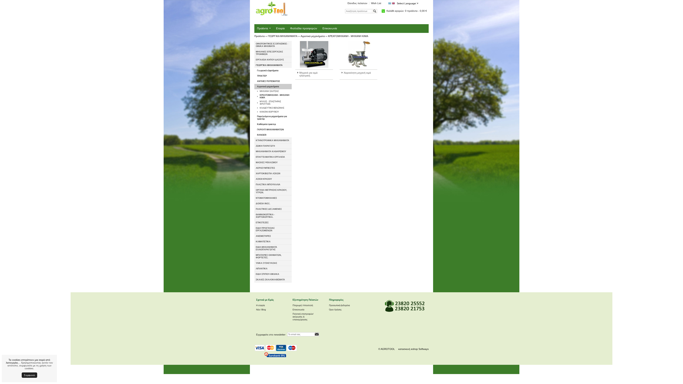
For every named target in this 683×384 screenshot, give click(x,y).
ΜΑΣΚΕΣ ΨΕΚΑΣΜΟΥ (267, 162)
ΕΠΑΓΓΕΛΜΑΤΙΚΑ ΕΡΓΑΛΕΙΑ (270, 157)
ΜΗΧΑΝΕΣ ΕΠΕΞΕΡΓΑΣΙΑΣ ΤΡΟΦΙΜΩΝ (269, 52)
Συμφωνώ (29, 375)
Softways (424, 349)
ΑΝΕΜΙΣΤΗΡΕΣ (263, 236)
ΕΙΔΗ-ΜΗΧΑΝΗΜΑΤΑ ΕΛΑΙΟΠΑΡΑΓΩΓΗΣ (266, 248)
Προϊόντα (262, 28)
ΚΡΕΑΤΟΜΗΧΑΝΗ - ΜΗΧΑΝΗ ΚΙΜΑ (348, 36)
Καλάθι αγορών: (406, 10)
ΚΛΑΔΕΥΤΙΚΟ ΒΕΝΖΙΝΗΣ (272, 108)
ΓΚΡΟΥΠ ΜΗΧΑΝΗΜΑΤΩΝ (270, 129)
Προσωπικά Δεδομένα (339, 305)
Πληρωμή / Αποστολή (303, 305)
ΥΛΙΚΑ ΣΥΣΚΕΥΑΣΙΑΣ (266, 263)
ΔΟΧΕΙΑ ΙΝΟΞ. (263, 203)
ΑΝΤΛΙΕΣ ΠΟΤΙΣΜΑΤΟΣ (268, 81)
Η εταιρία (260, 305)
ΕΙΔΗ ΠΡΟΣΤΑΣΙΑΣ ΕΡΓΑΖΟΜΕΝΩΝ (265, 229)
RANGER (261, 135)
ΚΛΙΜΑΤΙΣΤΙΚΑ (263, 241)
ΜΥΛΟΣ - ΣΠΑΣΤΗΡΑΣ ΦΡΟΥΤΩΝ (270, 102)
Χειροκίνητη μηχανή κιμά (357, 72)
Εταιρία (280, 28)
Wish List (376, 3)
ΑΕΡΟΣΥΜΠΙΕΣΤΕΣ (265, 168)
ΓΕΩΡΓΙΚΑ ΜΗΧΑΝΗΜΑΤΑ (282, 36)
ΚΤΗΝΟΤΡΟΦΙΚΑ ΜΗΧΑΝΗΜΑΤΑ (272, 140)
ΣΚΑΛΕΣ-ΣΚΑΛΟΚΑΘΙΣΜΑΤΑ (270, 279)
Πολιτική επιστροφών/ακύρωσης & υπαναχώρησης (303, 317)
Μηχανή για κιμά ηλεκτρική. (308, 74)
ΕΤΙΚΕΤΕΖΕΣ (262, 222)
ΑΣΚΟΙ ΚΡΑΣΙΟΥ (264, 179)
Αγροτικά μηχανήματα (313, 36)
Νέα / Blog (261, 309)
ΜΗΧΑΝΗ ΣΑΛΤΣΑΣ (269, 91)
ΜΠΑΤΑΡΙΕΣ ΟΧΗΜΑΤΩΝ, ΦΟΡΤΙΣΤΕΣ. (268, 256)
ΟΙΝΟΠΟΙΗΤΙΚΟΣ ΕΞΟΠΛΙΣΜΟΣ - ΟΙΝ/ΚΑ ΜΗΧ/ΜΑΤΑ (272, 44)
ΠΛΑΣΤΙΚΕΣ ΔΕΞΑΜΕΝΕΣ (269, 209)
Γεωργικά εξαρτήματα (267, 70)
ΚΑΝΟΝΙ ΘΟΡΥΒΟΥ (269, 112)
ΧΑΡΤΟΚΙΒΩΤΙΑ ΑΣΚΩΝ (268, 173)
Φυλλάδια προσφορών (303, 28)
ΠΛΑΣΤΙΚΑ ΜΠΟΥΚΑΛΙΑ (268, 184)
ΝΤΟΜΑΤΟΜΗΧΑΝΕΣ (266, 198)
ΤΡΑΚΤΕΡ (262, 76)
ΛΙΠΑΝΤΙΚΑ (262, 268)
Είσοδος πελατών (357, 3)
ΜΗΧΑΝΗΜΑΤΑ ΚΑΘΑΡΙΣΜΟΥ (271, 151)
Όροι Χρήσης (335, 309)
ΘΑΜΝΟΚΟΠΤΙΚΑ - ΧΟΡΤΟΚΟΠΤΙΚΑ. (265, 215)
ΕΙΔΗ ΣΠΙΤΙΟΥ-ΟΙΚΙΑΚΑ (267, 274)
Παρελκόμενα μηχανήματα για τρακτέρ (272, 117)
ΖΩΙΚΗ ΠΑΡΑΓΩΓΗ (265, 146)
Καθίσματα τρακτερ (266, 124)
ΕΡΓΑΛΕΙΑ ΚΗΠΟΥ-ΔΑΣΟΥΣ (270, 59)
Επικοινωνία (329, 28)
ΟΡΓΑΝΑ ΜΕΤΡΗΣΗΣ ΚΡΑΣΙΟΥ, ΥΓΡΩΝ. (271, 191)
